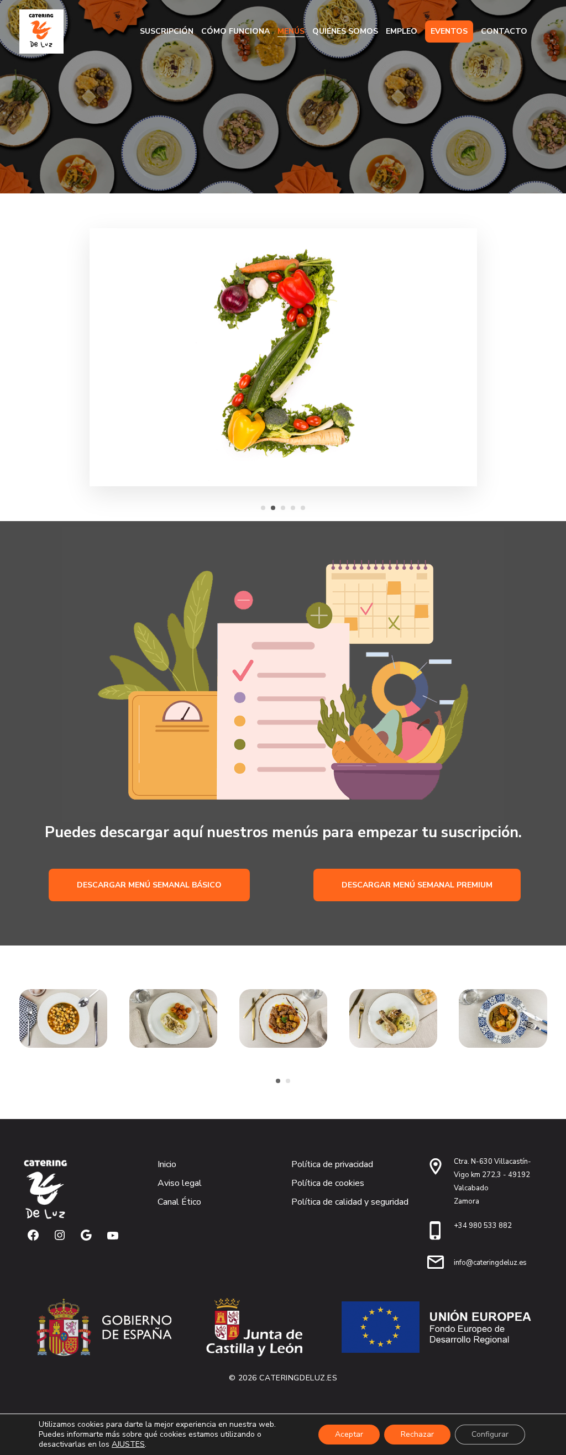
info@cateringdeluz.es (490, 1263)
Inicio (167, 1164)
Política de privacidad (332, 1164)
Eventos (449, 31)
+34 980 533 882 (483, 1226)
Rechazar (417, 1434)
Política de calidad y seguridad (349, 1202)
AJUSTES (128, 1444)
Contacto (504, 31)
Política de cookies (327, 1183)
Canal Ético (179, 1202)
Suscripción (166, 31)
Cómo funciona (235, 31)
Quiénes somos (345, 31)
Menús (291, 31)
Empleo (401, 31)
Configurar (490, 1434)
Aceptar (349, 1434)
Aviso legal (180, 1183)
